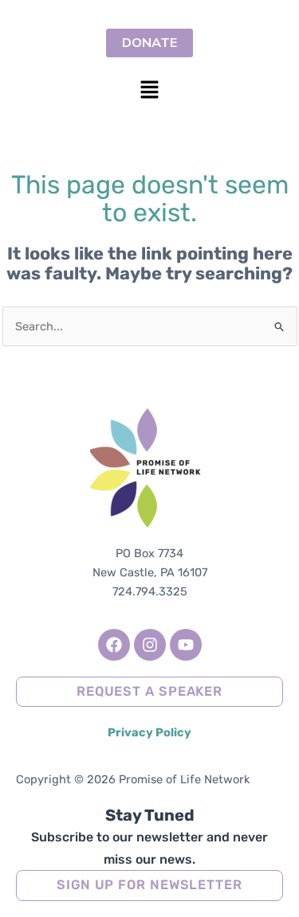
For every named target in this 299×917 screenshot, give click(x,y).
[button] (149, 90)
